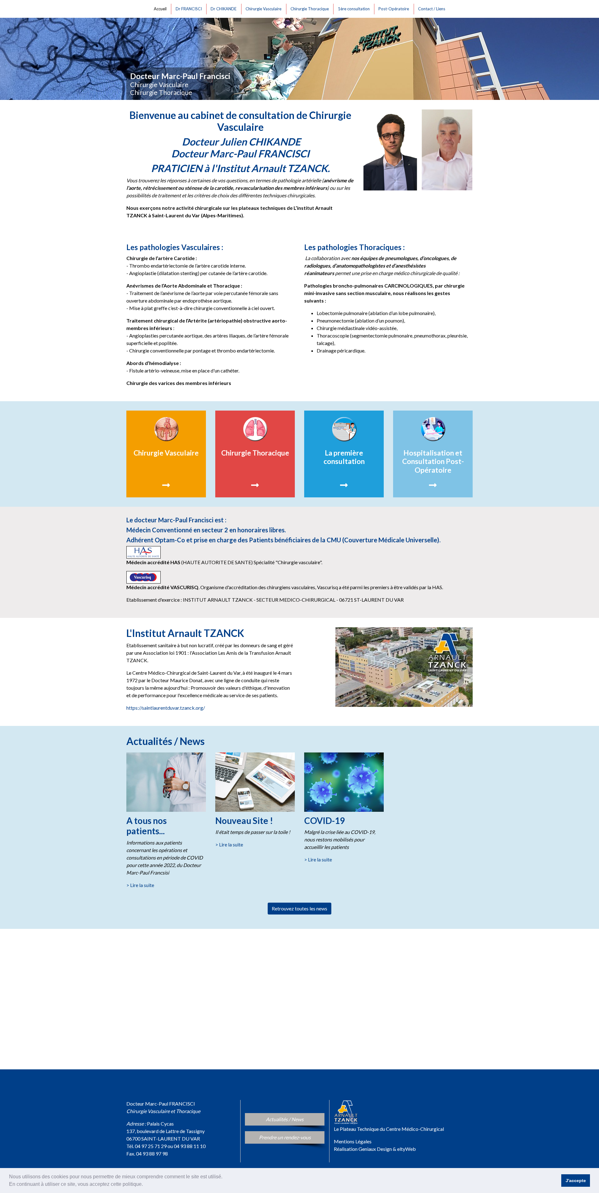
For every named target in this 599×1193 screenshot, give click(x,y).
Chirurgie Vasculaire (264, 8)
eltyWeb (406, 1149)
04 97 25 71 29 (151, 1146)
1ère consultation (355, 8)
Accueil (161, 8)
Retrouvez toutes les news (299, 908)
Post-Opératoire (394, 8)
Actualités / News (294, 1119)
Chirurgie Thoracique (310, 8)
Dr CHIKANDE (224, 8)
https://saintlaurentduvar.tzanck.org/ (165, 708)
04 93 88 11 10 (190, 1146)
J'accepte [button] (576, 1180)
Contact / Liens (432, 8)
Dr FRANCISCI (190, 8)
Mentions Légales (353, 1141)
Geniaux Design (375, 1149)
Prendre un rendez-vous (291, 1137)
